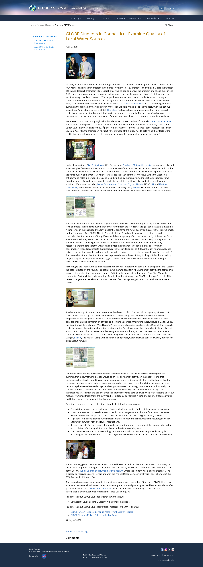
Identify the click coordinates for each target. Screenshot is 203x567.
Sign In (171, 8)
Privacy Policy (155, 555)
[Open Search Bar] (161, 8)
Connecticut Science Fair (160, 121)
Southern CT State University (137, 165)
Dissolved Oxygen (126, 184)
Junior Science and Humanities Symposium (101, 470)
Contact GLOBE (169, 555)
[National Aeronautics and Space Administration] (44, 556)
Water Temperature (106, 184)
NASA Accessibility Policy (166, 560)
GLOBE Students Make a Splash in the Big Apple (94, 515)
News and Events (44, 25)
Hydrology (112, 110)
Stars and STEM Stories (45, 36)
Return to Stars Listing (77, 531)
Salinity (77, 337)
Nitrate (140, 184)
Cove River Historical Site (100, 488)
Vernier (136, 187)
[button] (169, 25)
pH (152, 184)
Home (31, 25)
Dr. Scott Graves (96, 165)
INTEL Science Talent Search (130, 103)
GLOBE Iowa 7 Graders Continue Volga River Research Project (101, 511)
